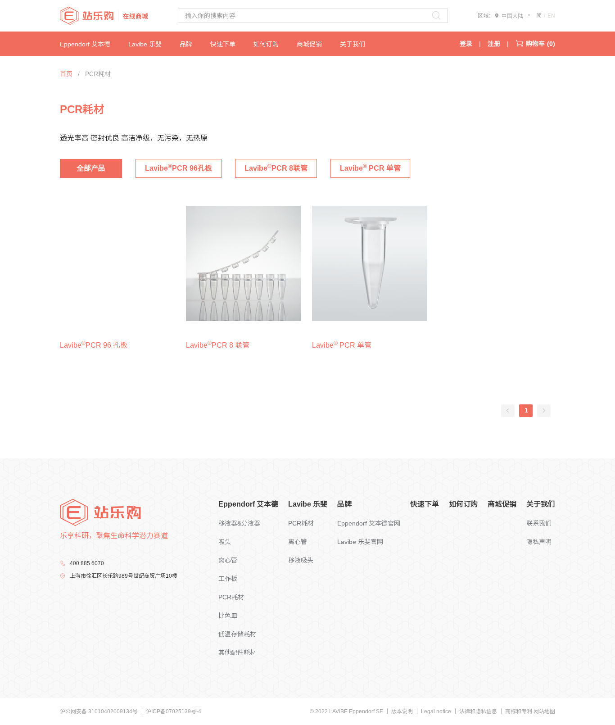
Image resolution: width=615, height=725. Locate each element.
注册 (494, 43)
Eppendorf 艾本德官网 (368, 523)
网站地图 (544, 711)
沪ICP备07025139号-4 (173, 711)
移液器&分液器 (239, 523)
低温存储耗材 (237, 634)
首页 (66, 73)
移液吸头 (300, 560)
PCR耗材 (231, 597)
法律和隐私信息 (478, 711)
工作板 (227, 578)
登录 (466, 43)
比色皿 (227, 615)
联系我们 (539, 523)
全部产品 (91, 168)
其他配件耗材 (237, 652)
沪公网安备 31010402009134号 (99, 711)
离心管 (227, 560)
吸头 (224, 541)
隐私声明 (539, 541)
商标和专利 (519, 711)
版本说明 (402, 711)
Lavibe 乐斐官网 (360, 541)
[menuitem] (94, 44)
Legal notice (436, 711)
